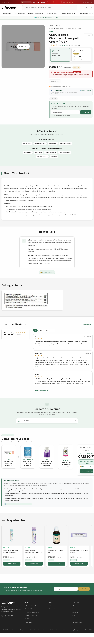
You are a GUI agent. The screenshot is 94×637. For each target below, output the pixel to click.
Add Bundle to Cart (88, 471)
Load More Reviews (41, 390)
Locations (75, 609)
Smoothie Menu (77, 622)
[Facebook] (6, 616)
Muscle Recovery (40, 143)
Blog (74, 615)
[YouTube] (12, 616)
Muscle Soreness (65, 152)
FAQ (50, 606)
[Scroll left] (1, 546)
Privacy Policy (74, 630)
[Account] (86, 7)
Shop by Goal (7, 13)
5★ (41, 330)
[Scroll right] (92, 546)
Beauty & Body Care (31, 615)
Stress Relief (52, 143)
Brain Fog (54, 156)
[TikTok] (9, 616)
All (35, 330)
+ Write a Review (87, 324)
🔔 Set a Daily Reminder (47, 272)
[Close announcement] (91, 2)
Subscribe (84, 589)
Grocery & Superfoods (68, 13)
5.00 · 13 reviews (63, 45)
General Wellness (65, 143)
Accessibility (89, 630)
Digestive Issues (42, 156)
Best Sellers (28, 619)
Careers (75, 619)
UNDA (56, 25)
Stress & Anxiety (51, 152)
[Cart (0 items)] (91, 7)
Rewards (75, 612)
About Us (75, 606)
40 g (55, 81)
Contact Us (86, 2)
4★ (47, 330)
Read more (38, 367)
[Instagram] (2, 616)
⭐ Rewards (5, 2)
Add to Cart (12, 564)
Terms (81, 630)
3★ (53, 330)
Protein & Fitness (52, 13)
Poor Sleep (38, 152)
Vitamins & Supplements (35, 13)
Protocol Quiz (21, 13)
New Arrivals (28, 622)
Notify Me (86, 112)
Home (51, 25)
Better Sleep (27, 143)
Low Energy (27, 152)
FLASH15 (76, 72)
